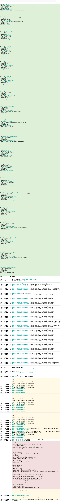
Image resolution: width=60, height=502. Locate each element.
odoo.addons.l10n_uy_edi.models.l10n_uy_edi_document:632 (20, 431)
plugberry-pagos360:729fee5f (7, 102)
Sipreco (42, 1)
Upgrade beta (46, 1)
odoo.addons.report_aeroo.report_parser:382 (18, 440)
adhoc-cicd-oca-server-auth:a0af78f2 (8, 170)
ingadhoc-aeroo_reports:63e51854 (8, 80)
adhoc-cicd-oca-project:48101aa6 (7, 222)
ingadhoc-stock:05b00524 (6, 24)
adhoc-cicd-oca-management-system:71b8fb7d (9, 196)
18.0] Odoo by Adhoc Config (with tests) (30, 279)
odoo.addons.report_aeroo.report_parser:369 (18, 439)
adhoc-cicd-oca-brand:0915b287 (7, 181)
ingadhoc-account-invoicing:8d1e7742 (8, 95)
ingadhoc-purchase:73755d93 (7, 46)
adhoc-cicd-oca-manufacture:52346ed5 (8, 211)
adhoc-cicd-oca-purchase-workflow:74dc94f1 (9, 233)
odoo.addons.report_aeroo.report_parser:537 (18, 441)
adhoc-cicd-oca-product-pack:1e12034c (8, 245)
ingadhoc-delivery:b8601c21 (7, 84)
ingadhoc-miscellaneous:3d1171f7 (8, 5)
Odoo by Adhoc (38, 1)
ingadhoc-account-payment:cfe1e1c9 (8, 91)
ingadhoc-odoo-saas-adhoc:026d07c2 (8, 9)
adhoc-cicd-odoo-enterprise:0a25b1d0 (8, 147)
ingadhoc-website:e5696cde (7, 31)
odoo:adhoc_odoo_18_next (21, 280)
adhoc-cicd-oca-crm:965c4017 (7, 215)
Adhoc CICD (50, 1)
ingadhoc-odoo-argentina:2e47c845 (8, 57)
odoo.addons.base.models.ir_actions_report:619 (18, 380)
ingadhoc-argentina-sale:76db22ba (8, 87)
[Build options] (59, 1)
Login (55, 1)
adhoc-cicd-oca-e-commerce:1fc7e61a (8, 203)
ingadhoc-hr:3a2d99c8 (6, 69)
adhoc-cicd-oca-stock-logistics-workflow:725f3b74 (10, 192)
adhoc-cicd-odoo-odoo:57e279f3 (7, 121)
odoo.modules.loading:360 (15, 281)
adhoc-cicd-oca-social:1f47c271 (7, 230)
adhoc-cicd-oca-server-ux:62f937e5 (8, 200)
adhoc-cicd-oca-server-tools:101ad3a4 (8, 226)
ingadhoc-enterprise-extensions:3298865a (9, 72)
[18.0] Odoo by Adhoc (18, 3)
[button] (53, 1)
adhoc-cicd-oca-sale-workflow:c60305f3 (8, 256)
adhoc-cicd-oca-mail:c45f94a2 (7, 117)
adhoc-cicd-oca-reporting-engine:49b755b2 (9, 252)
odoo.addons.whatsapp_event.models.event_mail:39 (19, 428)
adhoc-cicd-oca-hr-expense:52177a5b (8, 207)
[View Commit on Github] (14, 9)
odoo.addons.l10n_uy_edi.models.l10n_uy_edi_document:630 (20, 429)
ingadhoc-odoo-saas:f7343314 (7, 20)
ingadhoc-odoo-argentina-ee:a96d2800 (8, 16)
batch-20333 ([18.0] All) (10, 3)
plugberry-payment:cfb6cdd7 (7, 99)
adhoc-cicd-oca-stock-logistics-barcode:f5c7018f (9, 218)
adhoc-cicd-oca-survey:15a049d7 (7, 151)
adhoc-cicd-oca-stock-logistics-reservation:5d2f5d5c (10, 263)
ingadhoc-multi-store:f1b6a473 (7, 61)
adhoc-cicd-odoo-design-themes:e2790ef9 (9, 162)
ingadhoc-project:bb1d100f (7, 50)
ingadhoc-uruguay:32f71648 (7, 35)
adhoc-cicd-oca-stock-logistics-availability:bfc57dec (10, 136)
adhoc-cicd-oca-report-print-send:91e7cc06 (9, 267)
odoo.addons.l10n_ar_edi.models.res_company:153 (19, 283)
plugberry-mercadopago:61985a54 (8, 106)
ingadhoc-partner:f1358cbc (7, 54)
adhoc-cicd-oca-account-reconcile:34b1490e (9, 140)
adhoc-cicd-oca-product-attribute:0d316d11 (9, 177)
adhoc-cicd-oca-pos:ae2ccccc (7, 125)
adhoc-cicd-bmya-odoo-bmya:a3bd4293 (8, 110)
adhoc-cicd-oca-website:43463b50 (8, 155)
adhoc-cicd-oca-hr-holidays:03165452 (8, 248)
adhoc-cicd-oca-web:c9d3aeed (7, 241)
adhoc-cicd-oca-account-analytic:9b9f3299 (9, 132)
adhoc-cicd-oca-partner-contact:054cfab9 (9, 166)
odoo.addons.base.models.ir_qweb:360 (17, 293)
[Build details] (57, 1)
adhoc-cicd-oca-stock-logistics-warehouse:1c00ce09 (10, 237)
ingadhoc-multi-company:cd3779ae (8, 65)
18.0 (5, 3)
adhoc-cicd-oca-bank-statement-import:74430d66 (10, 260)
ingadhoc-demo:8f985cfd (6, 76)
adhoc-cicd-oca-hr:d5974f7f (7, 114)
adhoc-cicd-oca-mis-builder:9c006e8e (8, 185)
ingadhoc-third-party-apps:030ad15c (8, 39)
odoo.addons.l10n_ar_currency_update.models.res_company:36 (21, 288)
